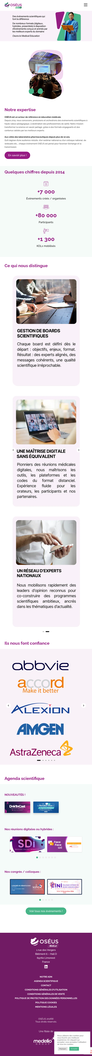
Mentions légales (46, 1007)
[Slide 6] (54, 760)
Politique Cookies (46, 1002)
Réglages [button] (62, 1049)
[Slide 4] (48, 760)
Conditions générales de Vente (46, 994)
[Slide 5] (51, 760)
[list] (46, 450)
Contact (46, 985)
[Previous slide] (13, 450)
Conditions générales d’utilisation (46, 989)
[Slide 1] (44, 631)
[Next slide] (78, 450)
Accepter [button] (74, 1049)
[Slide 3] (45, 760)
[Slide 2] (48, 631)
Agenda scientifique (46, 981)
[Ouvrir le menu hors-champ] (85, 5)
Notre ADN (46, 977)
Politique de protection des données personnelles (46, 998)
